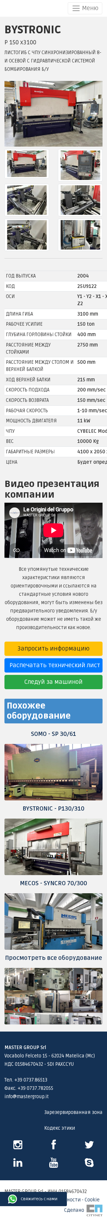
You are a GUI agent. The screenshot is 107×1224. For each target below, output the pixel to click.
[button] (11, 114)
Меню (89, 8)
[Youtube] (53, 1165)
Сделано (75, 1210)
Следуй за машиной (53, 682)
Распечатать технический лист (55, 665)
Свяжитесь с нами (7, 1199)
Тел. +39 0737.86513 (25, 1080)
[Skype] (17, 1165)
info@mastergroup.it (26, 1097)
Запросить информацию (53, 648)
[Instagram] (17, 1147)
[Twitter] (89, 1147)
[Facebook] (53, 1147)
